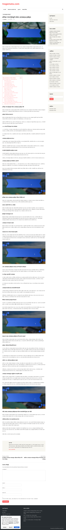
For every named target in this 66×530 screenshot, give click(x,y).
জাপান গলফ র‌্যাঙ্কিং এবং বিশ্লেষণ (54, 65)
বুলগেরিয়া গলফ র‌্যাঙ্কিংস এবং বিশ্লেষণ (55, 75)
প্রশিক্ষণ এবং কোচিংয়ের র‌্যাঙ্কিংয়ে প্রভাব (9, 100)
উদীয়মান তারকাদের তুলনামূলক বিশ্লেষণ (8, 96)
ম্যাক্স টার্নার (5, 19)
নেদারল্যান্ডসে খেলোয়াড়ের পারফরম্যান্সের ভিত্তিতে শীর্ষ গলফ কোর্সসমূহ (32, 510)
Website (4, 492)
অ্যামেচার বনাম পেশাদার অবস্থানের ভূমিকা (9, 91)
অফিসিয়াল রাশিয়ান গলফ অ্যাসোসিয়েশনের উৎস (9, 103)
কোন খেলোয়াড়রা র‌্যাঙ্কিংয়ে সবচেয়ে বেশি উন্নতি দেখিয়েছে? (10, 92)
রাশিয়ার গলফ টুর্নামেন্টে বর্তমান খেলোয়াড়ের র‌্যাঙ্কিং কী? (10, 79)
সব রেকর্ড (4, 9)
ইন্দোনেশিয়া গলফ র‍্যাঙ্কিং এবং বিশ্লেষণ (55, 55)
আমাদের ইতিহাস (24, 9)
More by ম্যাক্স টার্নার (12, 449)
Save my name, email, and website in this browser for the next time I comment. (20, 498)
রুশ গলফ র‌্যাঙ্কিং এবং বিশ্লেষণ (6, 14)
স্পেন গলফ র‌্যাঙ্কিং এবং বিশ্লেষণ (54, 85)
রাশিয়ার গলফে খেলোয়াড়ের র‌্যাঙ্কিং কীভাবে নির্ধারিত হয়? (10, 86)
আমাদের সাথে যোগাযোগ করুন (12, 9)
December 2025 (53, 108)
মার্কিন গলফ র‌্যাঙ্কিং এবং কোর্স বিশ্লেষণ (55, 80)
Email (3, 487)
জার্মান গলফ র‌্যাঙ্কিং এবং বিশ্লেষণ (54, 67)
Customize (4, 527)
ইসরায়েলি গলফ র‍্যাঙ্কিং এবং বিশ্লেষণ (55, 56)
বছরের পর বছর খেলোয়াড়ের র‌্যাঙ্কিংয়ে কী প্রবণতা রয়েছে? (10, 97)
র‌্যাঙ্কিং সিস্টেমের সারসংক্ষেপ (7, 80)
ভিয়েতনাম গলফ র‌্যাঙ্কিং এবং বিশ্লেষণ (55, 78)
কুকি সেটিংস (4, 512)
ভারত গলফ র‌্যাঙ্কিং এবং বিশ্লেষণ (54, 76)
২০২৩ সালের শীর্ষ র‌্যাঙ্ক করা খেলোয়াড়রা (9, 81)
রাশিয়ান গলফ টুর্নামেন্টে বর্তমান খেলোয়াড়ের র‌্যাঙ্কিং (30, 515)
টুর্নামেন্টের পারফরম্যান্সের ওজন (7, 89)
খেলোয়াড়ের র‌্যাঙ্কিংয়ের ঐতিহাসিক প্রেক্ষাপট (9, 85)
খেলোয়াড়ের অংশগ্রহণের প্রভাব (8, 90)
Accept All (16, 527)
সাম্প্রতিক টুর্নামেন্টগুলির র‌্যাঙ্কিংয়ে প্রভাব (9, 84)
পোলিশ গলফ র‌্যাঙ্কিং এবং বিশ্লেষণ (54, 70)
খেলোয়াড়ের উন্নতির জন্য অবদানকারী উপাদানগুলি (10, 95)
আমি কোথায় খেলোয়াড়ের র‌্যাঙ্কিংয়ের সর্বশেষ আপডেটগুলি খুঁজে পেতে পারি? (12, 102)
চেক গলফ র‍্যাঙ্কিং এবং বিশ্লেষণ (54, 64)
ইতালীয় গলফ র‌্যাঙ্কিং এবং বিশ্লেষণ (54, 53)
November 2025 (53, 110)
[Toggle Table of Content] (20, 78)
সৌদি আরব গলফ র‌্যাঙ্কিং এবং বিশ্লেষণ (55, 83)
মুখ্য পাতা (19, 9)
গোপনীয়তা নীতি (4, 515)
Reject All (10, 527)
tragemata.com (10, 4)
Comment (4, 469)
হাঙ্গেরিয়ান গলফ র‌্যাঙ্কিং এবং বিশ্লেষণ (55, 86)
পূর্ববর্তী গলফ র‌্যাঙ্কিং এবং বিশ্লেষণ (54, 69)
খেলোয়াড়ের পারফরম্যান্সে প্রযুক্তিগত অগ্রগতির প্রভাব (10, 101)
